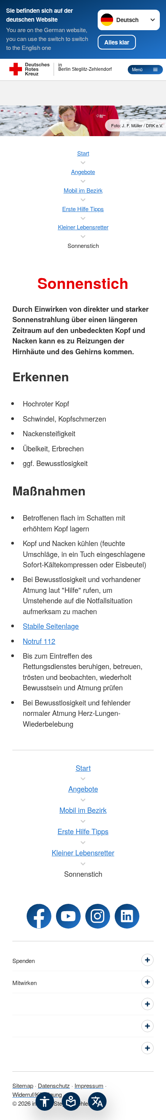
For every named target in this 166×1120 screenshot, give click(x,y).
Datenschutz (54, 1085)
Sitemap (22, 1085)
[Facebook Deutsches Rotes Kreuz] (39, 916)
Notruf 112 (39, 641)
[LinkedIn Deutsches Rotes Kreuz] (127, 916)
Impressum (89, 1085)
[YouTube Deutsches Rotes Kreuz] (68, 916)
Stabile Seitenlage (51, 626)
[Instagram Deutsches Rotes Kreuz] (97, 916)
